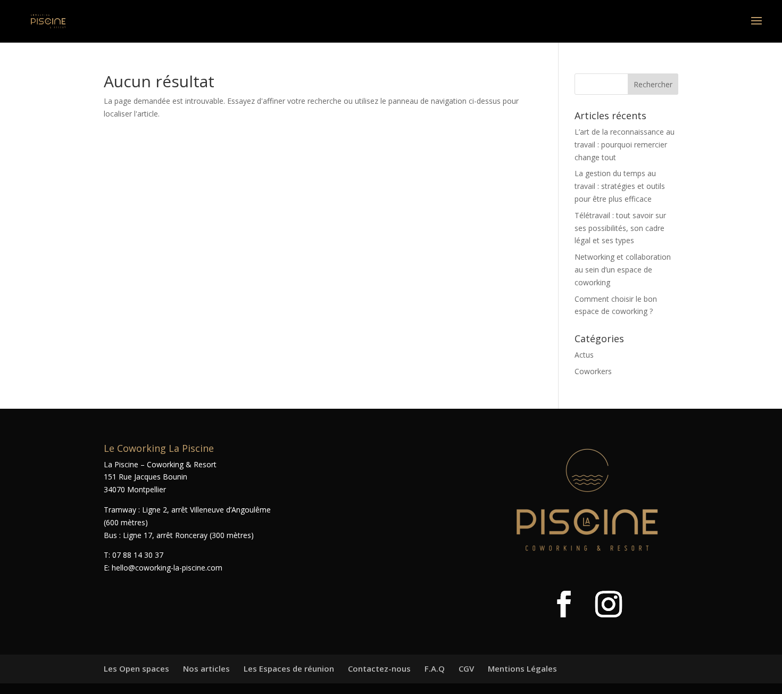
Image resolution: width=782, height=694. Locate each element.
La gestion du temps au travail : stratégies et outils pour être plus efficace (620, 186)
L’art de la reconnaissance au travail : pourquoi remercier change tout (625, 144)
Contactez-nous (379, 668)
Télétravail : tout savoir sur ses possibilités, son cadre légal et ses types (620, 228)
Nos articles (206, 668)
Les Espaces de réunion (289, 668)
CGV (466, 668)
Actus (584, 355)
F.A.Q (435, 668)
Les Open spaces (136, 668)
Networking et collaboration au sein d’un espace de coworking (623, 269)
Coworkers (593, 371)
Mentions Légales (522, 668)
